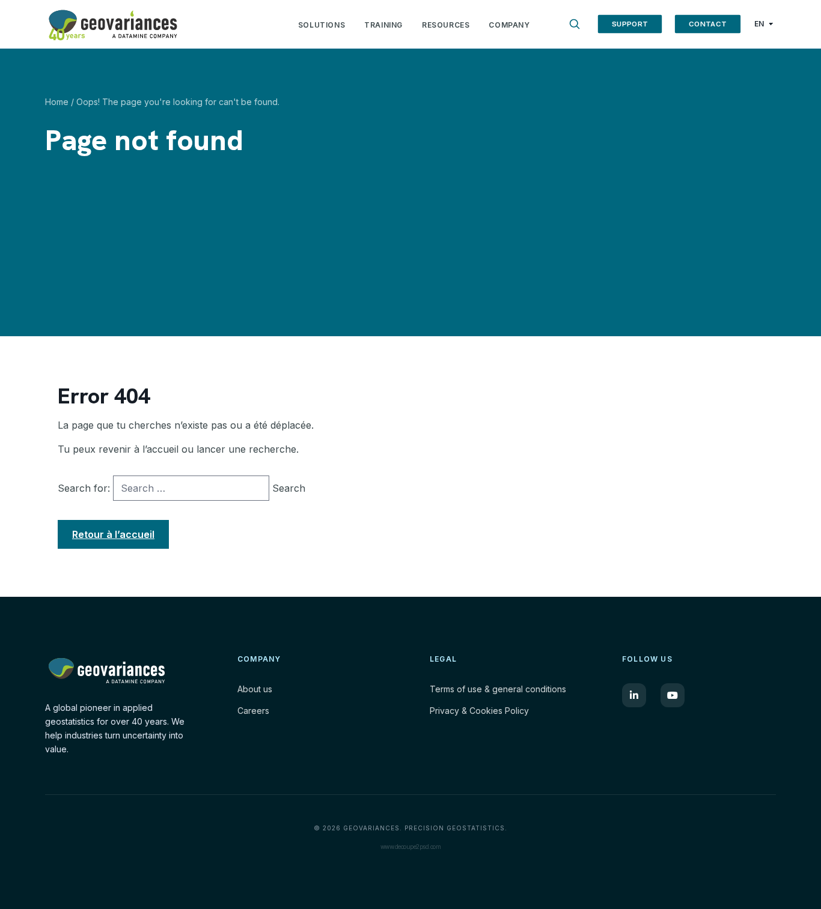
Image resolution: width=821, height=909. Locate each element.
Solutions (321, 24)
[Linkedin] (634, 695)
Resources (445, 24)
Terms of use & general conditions (498, 689)
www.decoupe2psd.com (410, 846)
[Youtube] (673, 695)
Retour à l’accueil (113, 534)
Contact (707, 23)
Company (509, 24)
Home (57, 102)
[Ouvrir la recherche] (575, 24)
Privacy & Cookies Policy (479, 710)
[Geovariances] (168, 24)
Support (629, 23)
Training (383, 24)
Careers (253, 710)
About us (254, 689)
